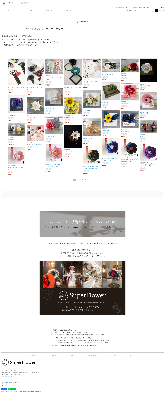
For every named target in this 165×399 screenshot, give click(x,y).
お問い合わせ (49, 10)
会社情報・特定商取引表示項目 (25, 391)
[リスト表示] (160, 10)
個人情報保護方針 (37, 391)
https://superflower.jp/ (7, 376)
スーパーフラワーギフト (9, 385)
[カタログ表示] (163, 10)
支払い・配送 (14, 391)
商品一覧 (8, 391)
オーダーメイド (112, 355)
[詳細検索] (153, 10)
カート (132, 355)
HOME (33, 355)
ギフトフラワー (73, 355)
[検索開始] (156, 10)
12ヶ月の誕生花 (92, 355)
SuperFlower (6, 382)
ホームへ (10, 10)
